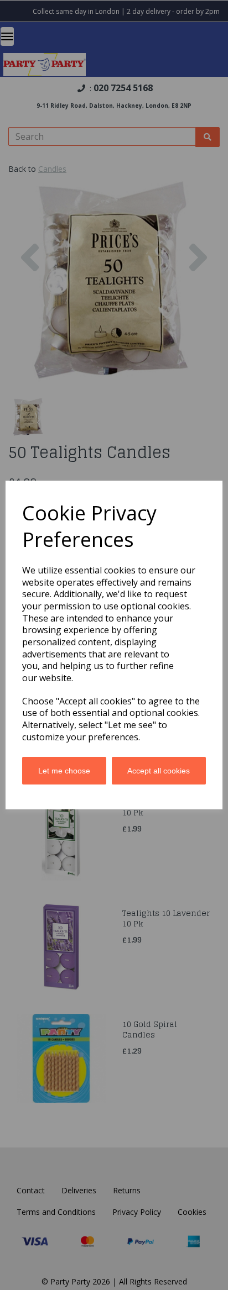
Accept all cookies (158, 770)
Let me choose (64, 770)
